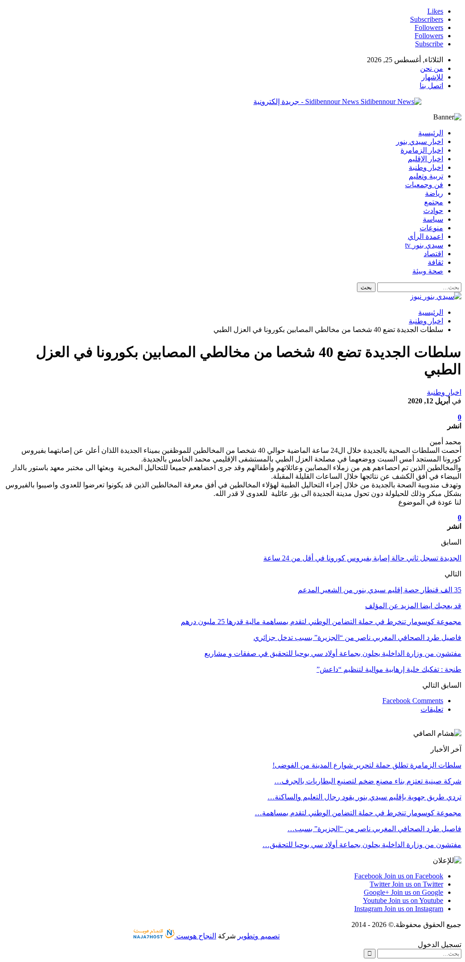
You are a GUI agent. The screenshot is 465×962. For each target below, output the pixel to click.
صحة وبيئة (427, 271)
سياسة (433, 219)
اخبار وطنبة (426, 167)
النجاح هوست (195, 936)
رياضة (434, 193)
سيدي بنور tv (424, 245)
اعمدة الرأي (425, 236)
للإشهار (432, 77)
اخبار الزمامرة (422, 150)
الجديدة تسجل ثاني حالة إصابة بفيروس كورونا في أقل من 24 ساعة (362, 558)
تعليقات (431, 709)
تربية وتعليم (426, 176)
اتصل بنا (431, 85)
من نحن (431, 68)
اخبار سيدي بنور (419, 141)
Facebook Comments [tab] (412, 700)
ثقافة (435, 262)
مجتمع (433, 202)
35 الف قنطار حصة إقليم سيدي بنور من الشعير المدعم (379, 590)
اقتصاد (433, 254)
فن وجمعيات (424, 184)
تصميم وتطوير (258, 936)
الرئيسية (430, 133)
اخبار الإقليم (425, 159)
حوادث (433, 210)
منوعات (431, 228)
